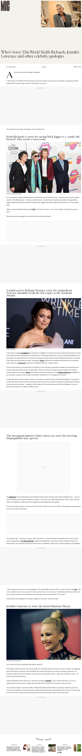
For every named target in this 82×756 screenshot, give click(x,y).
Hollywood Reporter (64, 372)
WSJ (33, 209)
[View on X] (44, 231)
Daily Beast (12, 497)
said (75, 589)
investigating (24, 353)
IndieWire (48, 680)
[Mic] (5, 6)
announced (21, 363)
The (22, 541)
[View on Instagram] (44, 467)
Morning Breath (29, 541)
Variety (42, 360)
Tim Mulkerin (11, 67)
